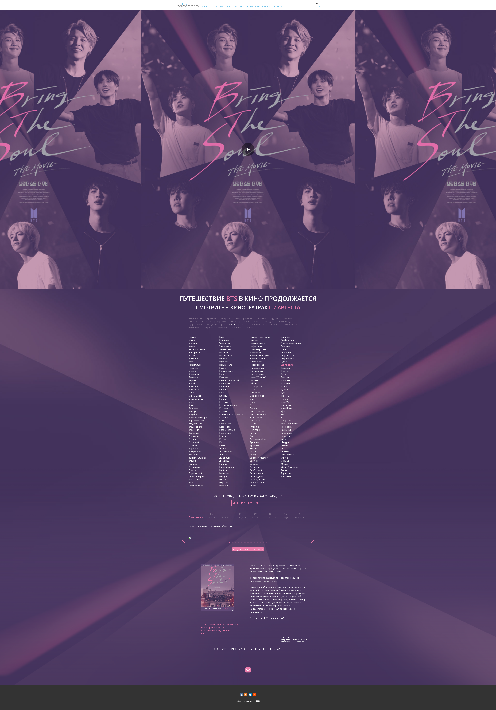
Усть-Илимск (287, 408)
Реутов (253, 433)
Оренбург (255, 392)
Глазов (192, 470)
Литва (257, 321)
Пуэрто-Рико (195, 324)
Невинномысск (257, 343)
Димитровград (196, 476)
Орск (252, 402)
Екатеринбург (196, 485)
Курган (222, 439)
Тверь (284, 374)
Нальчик (254, 340)
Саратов (254, 464)
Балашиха (194, 374)
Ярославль (286, 476)
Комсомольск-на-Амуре (231, 414)
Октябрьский (256, 386)
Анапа (192, 346)
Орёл (252, 398)
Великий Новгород (198, 417)
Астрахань (194, 367)
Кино (227, 6)
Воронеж (193, 448)
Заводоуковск (226, 346)
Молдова (269, 321)
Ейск (191, 482)
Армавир (193, 358)
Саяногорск (256, 467)
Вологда (193, 445)
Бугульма (193, 408)
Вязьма (192, 460)
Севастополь (256, 473)
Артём (192, 361)
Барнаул (193, 380)
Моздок (223, 476)
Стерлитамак (287, 358)
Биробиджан (195, 395)
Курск (222, 442)
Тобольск (285, 380)
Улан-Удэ (285, 402)
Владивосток (195, 423)
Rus (317, 3)
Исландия (287, 318)
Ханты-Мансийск (289, 423)
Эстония (249, 327)
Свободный (256, 470)
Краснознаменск (227, 429)
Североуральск (257, 479)
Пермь (253, 408)
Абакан (192, 337)
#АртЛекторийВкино (260, 6)
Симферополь (288, 340)
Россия (232, 324)
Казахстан (207, 321)
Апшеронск (194, 352)
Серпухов (285, 337)
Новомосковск (257, 364)
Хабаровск (286, 420)
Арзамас (193, 355)
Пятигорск (255, 429)
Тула (283, 392)
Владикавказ (195, 426)
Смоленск (285, 346)
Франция (222, 327)
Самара (254, 454)
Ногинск (254, 380)
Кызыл (222, 445)
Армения (211, 318)
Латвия (245, 321)
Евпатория (194, 479)
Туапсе (284, 389)
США (243, 324)
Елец (221, 337)
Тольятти (285, 383)
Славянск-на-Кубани (291, 343)
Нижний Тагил (257, 358)
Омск (252, 389)
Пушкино (254, 426)
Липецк (223, 454)
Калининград (226, 371)
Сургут (284, 361)
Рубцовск (254, 442)
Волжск (192, 439)
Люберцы (224, 460)
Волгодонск (195, 436)
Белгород (193, 386)
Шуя (283, 448)
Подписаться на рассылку (248, 549)
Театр (235, 6)
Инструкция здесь (248, 503)
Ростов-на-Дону (258, 439)
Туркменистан (289, 324)
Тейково (285, 377)
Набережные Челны (260, 337)
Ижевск (223, 358)
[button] (229, 542)
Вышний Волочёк (197, 457)
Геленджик (194, 467)
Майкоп (223, 470)
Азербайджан (195, 318)
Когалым (223, 402)
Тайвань (273, 324)
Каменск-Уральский (229, 380)
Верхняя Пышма (197, 420)
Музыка (244, 6)
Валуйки (193, 414)
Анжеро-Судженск (198, 349)
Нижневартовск (258, 349)
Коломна (223, 408)
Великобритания (243, 318)
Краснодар (224, 426)
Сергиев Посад (257, 482)
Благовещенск (196, 398)
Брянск (192, 405)
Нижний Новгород (259, 355)
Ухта (283, 414)
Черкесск (285, 436)
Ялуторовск (287, 473)
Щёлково (285, 451)
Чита (283, 439)
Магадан (223, 464)
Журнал (219, 6)
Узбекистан (194, 327)
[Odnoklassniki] (246, 695)
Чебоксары (286, 426)
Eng (318, 6)
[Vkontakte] (248, 670)
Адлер (192, 340)
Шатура (285, 442)
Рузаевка (254, 445)
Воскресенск (195, 451)
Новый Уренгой (258, 377)
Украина (209, 327)
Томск (284, 386)
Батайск (193, 383)
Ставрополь (287, 352)
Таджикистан (257, 324)
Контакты (277, 6)
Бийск (192, 392)
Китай (234, 321)
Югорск (284, 464)
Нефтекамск (256, 346)
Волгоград (194, 433)
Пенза (253, 405)
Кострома (224, 417)
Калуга (222, 374)
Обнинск (254, 383)
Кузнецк (223, 436)
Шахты (284, 445)
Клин (221, 392)
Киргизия (221, 321)
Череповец (286, 433)
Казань (223, 367)
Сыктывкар (287, 364)
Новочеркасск (257, 374)
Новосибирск (256, 371)
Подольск (255, 420)
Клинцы (223, 395)
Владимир (194, 429)
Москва (223, 479)
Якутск (284, 470)
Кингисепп (224, 386)
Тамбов (285, 371)
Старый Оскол (288, 355)
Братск (192, 402)
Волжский (194, 442)
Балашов (193, 377)
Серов (253, 485)
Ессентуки (224, 340)
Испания (193, 321)
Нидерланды (285, 321)
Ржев (252, 436)
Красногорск (225, 423)
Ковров (223, 398)
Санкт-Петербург (259, 457)
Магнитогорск (226, 467)
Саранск (254, 460)
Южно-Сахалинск (289, 467)
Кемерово (224, 383)
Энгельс (285, 460)
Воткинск (193, 454)
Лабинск (223, 448)
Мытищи (223, 485)
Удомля (284, 398)
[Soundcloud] (254, 695)
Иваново (224, 352)
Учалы (284, 417)
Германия (261, 318)
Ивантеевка (225, 355)
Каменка (223, 377)
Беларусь (225, 318)
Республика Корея (215, 324)
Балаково (193, 371)
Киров (222, 389)
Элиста (284, 457)
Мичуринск (225, 473)
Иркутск (223, 361)
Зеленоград (225, 349)
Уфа (283, 411)
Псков (253, 423)
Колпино (223, 411)
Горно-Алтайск (196, 473)
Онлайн (205, 6)
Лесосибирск (225, 451)
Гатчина (193, 464)
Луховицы (224, 457)
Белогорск (194, 389)
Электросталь (288, 454)
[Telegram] (250, 695)
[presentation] (183, 540)
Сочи (283, 349)
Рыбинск (254, 448)
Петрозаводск (257, 411)
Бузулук (192, 411)
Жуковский (224, 343)
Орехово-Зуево (258, 395)
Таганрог (285, 367)
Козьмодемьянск (228, 405)
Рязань (253, 451)
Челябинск (286, 429)
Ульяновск (286, 405)
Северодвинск (257, 476)
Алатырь (193, 343)
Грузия (274, 318)
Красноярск (225, 433)
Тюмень (285, 395)
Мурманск (224, 482)
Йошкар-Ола (225, 364)
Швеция (236, 327)
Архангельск (195, 364)
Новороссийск (257, 367)
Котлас (222, 420)
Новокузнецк (257, 361)
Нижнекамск (256, 352)
